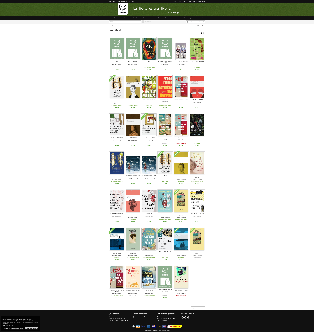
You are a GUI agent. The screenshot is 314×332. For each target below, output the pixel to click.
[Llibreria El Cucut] (157, 9)
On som (179, 1)
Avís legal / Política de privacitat (166, 318)
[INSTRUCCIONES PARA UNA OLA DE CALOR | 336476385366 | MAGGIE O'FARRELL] (181, 200)
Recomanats (112, 317)
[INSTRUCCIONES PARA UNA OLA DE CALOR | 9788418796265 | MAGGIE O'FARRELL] (165, 124)
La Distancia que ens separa (117, 137)
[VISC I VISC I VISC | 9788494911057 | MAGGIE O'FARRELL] (149, 200)
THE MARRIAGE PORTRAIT (149, 99)
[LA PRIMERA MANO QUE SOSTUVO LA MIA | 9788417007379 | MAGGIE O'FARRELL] (116, 239)
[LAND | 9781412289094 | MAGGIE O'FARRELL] (149, 48)
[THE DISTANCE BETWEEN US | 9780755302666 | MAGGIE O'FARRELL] (132, 277)
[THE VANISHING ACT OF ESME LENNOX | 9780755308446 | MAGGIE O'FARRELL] (116, 277)
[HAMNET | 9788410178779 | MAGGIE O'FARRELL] (132, 86)
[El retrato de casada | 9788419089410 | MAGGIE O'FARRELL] (132, 124)
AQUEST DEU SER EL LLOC (165, 251)
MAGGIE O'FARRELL (116, 64)
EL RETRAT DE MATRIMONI (149, 137)
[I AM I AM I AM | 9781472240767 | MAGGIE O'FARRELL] (165, 200)
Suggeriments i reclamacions (117, 318)
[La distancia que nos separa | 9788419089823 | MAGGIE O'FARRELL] (197, 86)
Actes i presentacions (149, 18)
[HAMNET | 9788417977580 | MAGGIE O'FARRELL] (181, 162)
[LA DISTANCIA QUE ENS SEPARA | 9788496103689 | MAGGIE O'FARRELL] (181, 277)
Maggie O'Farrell (117, 103)
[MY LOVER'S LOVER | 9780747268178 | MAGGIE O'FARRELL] (149, 277)
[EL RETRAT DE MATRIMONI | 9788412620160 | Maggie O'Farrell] (149, 124)
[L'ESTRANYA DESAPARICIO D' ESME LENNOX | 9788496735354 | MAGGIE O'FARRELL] (165, 277)
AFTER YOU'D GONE (132, 61)
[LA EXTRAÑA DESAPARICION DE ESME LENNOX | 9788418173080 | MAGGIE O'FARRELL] (181, 124)
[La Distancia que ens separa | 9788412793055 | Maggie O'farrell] (116, 124)
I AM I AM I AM (165, 214)
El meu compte (201, 1)
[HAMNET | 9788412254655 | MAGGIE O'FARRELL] (165, 162)
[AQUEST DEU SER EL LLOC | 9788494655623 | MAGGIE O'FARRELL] (165, 239)
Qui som (174, 1)
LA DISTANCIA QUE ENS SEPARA (181, 290)
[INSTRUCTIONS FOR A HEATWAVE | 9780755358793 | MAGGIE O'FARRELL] (165, 86)
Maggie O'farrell (117, 140)
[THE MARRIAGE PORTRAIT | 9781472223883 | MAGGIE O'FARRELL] (149, 86)
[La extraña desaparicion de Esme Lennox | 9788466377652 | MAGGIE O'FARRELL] (181, 86)
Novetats (119, 317)
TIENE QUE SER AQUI (181, 252)
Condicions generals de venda (165, 317)
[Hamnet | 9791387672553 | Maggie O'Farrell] (116, 86)
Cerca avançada (148, 21)
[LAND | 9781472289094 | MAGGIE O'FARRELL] (116, 48)
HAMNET (133, 99)
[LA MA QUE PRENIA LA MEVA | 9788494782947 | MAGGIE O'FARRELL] (197, 200)
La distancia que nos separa (197, 99)
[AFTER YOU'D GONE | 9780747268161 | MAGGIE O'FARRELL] (132, 48)
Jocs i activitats (182, 18)
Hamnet (117, 99)
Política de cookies (162, 320)
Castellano (194, 1)
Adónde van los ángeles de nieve (133, 175)
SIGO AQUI (133, 214)
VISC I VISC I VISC (149, 213)
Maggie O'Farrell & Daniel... (133, 178)
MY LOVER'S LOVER (149, 290)
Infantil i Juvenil (136, 18)
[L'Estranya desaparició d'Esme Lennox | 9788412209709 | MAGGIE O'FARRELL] (116, 200)
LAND (117, 61)
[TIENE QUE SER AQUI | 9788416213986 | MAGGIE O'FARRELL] (181, 239)
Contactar (184, 1)
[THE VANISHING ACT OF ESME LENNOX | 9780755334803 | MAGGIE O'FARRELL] (197, 162)
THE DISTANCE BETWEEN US (181, 61)
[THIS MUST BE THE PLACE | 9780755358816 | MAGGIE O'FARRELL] (149, 239)
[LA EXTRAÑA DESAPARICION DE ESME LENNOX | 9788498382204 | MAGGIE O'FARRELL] (132, 239)
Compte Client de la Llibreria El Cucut (119, 320)
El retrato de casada (133, 137)
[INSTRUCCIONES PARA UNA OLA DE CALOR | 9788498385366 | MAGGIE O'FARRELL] (197, 239)
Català (189, 1)
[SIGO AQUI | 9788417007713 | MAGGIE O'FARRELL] (132, 200)
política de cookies (8, 325)
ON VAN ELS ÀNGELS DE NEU (149, 175)
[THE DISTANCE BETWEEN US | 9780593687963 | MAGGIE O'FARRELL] (181, 48)
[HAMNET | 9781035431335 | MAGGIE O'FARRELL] (197, 124)
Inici (111, 18)
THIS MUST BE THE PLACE (149, 252)
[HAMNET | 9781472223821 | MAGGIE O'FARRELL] (116, 162)
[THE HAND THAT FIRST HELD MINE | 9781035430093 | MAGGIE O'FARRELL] (197, 48)
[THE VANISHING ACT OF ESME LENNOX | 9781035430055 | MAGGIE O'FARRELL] (165, 48)
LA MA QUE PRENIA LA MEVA (197, 213)
